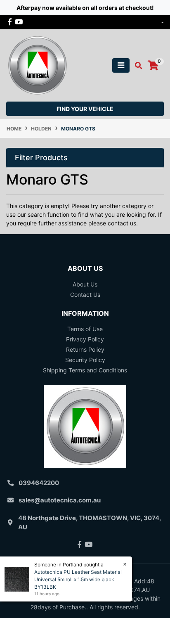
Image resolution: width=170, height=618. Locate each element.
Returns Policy (85, 349)
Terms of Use (85, 328)
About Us (85, 284)
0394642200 (39, 483)
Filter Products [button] (41, 157)
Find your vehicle (85, 108)
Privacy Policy (85, 339)
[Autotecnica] (37, 64)
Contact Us (85, 294)
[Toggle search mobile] (136, 65)
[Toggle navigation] (121, 65)
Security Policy (85, 359)
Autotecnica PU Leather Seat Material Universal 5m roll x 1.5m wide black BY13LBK (78, 579)
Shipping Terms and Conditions (85, 370)
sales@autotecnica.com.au (60, 500)
